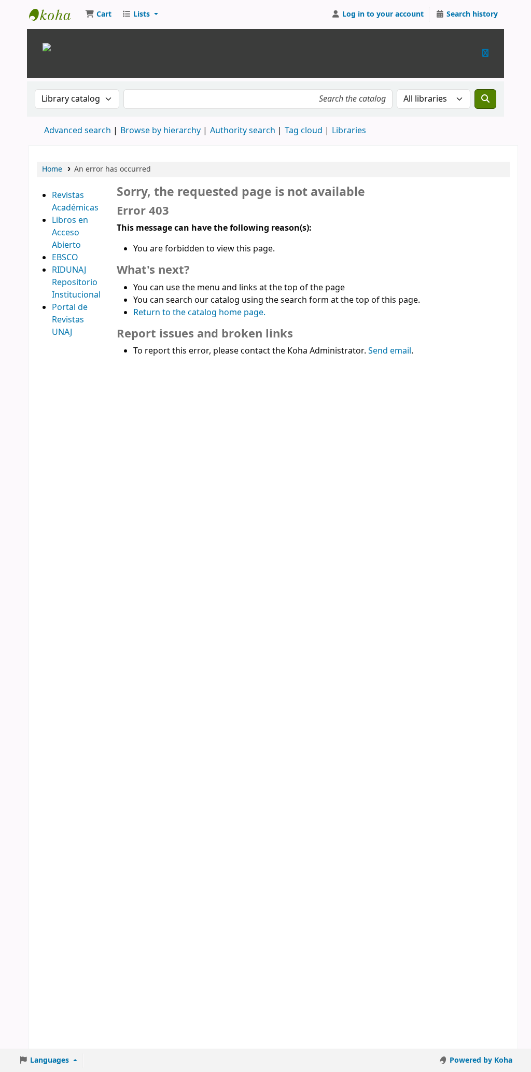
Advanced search (77, 130)
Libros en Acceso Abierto (70, 232)
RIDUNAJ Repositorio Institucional (76, 282)
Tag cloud (304, 130)
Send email (389, 351)
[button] (98, 14)
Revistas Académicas (75, 201)
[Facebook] (485, 53)
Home (52, 169)
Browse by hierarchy (160, 130)
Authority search (242, 130)
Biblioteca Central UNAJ (55, 14)
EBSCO (65, 257)
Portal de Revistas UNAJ (70, 319)
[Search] (485, 99)
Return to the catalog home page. (199, 312)
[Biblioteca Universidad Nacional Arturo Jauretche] (47, 46)
